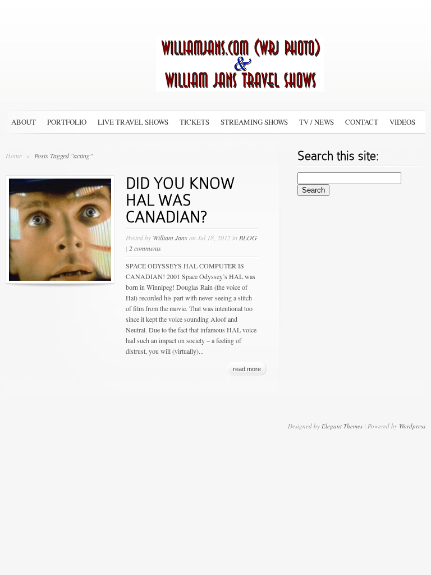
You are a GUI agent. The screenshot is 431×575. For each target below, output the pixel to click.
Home (14, 155)
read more (247, 369)
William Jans (170, 237)
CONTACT (361, 122)
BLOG (248, 237)
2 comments (145, 248)
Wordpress (412, 426)
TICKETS (194, 122)
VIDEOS (402, 122)
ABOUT (23, 122)
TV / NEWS (316, 122)
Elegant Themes (342, 426)
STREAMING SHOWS (254, 122)
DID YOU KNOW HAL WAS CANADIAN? (180, 200)
